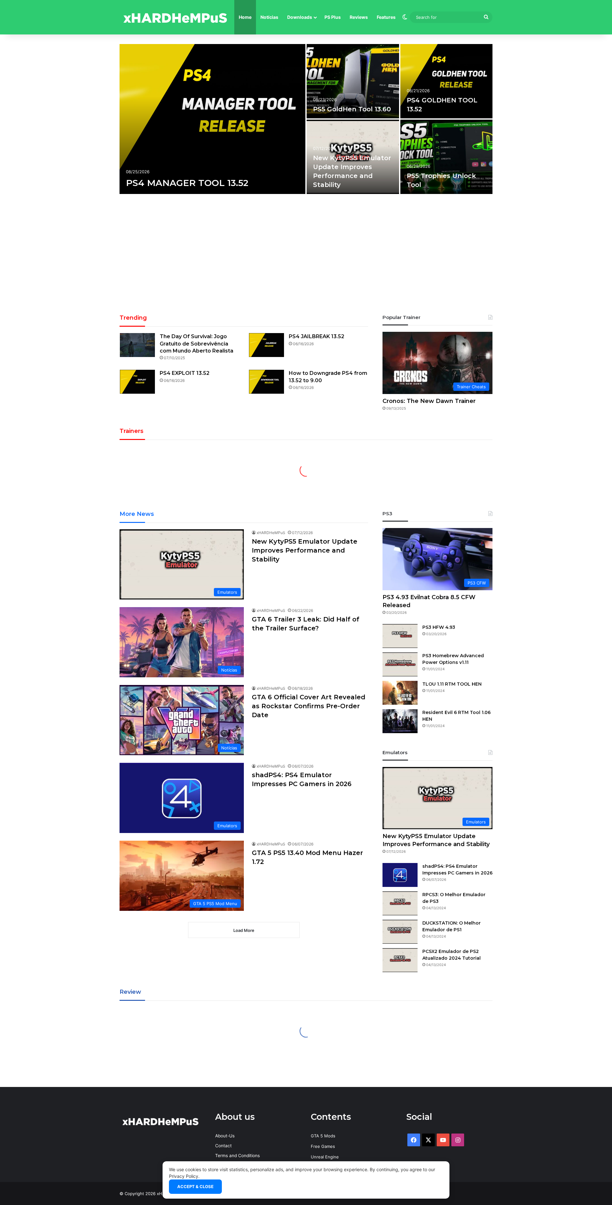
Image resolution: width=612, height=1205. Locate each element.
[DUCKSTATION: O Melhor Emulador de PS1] (400, 932)
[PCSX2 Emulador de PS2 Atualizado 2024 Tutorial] (400, 960)
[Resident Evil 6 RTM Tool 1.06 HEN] (400, 721)
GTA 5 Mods (323, 1135)
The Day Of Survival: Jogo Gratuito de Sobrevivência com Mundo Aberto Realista (196, 343)
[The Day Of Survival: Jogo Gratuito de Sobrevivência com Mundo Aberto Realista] (137, 345)
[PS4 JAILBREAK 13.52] (266, 345)
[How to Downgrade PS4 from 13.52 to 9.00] (266, 382)
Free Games (323, 1146)
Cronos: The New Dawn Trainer (429, 401)
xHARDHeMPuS (271, 532)
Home (245, 17)
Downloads (299, 17)
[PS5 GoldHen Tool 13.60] (353, 81)
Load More (243, 930)
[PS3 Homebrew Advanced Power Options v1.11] (400, 664)
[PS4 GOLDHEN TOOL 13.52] (446, 81)
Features (386, 17)
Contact (223, 1145)
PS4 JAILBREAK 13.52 (316, 336)
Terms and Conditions (237, 1155)
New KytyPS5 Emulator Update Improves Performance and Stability (304, 550)
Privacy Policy (183, 1176)
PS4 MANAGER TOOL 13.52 (187, 182)
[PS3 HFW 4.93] (400, 636)
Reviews (359, 17)
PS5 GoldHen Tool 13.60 (352, 109)
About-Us (225, 1135)
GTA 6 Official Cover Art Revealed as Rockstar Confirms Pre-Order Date (308, 706)
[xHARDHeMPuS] (175, 17)
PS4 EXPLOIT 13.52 (184, 373)
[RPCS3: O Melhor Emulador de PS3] (400, 903)
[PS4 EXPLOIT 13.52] (137, 382)
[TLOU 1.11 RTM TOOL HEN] (400, 693)
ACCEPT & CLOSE (195, 1186)
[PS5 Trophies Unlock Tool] (446, 157)
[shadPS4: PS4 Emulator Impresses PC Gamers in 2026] (400, 875)
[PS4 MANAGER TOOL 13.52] (212, 119)
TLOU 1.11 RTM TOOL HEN (452, 684)
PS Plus (332, 17)
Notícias (269, 17)
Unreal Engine (325, 1156)
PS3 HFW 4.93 (438, 627)
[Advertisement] (306, 256)
